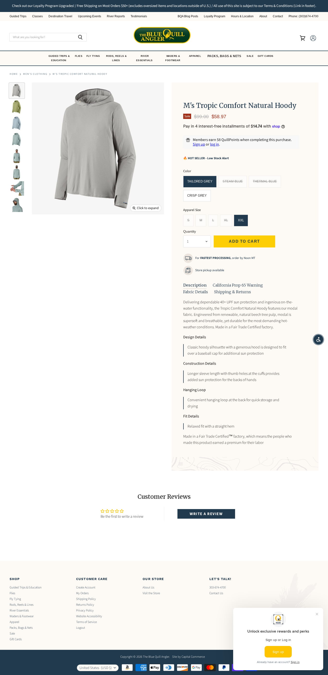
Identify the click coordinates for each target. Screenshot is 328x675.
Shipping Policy (86, 599)
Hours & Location (242, 16)
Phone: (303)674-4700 (303, 16)
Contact (278, 16)
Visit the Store (151, 593)
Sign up (199, 144)
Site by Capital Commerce (188, 657)
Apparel (195, 56)
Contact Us (216, 593)
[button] (318, 339)
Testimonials (139, 16)
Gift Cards (266, 56)
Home (14, 74)
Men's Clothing (35, 74)
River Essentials (145, 58)
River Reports (116, 16)
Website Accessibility (89, 616)
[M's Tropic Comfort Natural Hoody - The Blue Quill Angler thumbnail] (16, 90)
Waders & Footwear (173, 58)
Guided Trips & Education (59, 58)
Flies (79, 56)
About (263, 16)
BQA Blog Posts (188, 16)
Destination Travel (60, 16)
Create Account (85, 587)
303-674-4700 (217, 587)
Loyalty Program (214, 16)
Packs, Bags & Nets (224, 56)
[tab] (195, 285)
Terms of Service (86, 622)
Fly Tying (93, 56)
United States (95, 667)
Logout (80, 628)
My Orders (82, 593)
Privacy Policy (85, 610)
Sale (251, 56)
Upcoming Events (89, 16)
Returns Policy (85, 605)
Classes (37, 16)
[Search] (80, 37)
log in (214, 144)
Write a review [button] (206, 514)
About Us (148, 587)
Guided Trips (18, 16)
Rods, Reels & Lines (116, 58)
